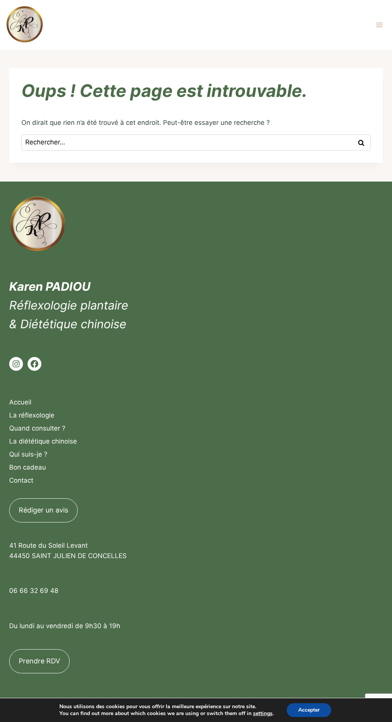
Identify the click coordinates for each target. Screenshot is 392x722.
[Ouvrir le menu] (379, 25)
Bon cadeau (27, 467)
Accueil (20, 402)
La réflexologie (31, 415)
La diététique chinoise (43, 441)
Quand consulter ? (37, 428)
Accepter (309, 710)
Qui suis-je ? (28, 454)
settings (263, 713)
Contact (21, 480)
